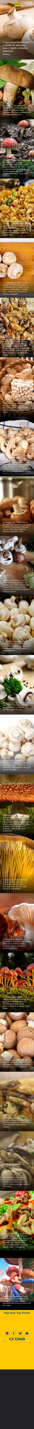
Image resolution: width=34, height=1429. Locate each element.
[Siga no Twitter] (20, 1335)
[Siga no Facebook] (13, 1335)
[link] (17, 1339)
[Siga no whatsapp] (7, 1335)
